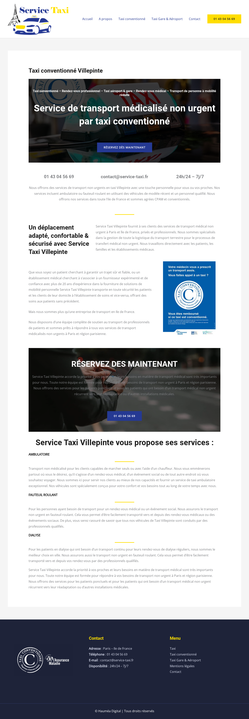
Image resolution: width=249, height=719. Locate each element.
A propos (105, 19)
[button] (224, 18)
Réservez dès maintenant (125, 147)
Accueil (87, 19)
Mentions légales (182, 666)
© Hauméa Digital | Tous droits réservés (124, 711)
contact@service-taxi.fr (124, 176)
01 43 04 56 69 (59, 176)
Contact (194, 19)
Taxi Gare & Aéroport (167, 19)
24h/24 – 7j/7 (190, 176)
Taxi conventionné (131, 19)
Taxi (173, 648)
